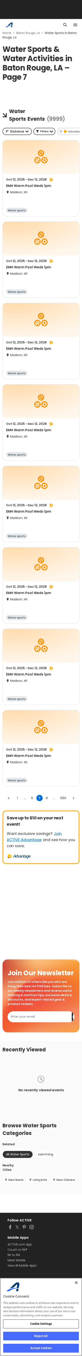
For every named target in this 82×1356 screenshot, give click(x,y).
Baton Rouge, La (28, 33)
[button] (44, 131)
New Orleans (66, 1180)
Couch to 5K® (17, 1250)
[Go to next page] (73, 798)
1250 (63, 798)
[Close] (76, 1282)
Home (7, 33)
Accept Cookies (41, 1348)
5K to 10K (14, 1255)
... (25, 798)
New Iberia (15, 1180)
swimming (45, 1154)
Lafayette (40, 1180)
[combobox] (17, 131)
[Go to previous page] (9, 798)
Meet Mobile (16, 1260)
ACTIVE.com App (20, 1244)
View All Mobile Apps (22, 1265)
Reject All (41, 1336)
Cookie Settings (41, 1324)
